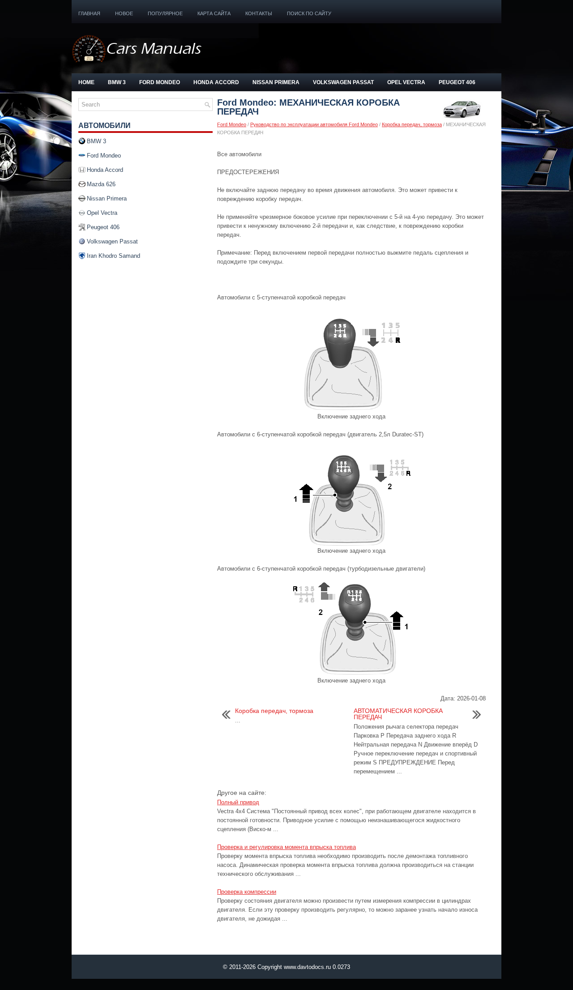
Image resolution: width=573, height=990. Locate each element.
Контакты (258, 13)
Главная (89, 13)
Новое (124, 13)
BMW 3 (117, 82)
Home (86, 82)
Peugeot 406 (457, 82)
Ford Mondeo (159, 82)
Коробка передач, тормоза (412, 124)
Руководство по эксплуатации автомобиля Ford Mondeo (314, 124)
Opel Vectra (406, 82)
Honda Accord (216, 82)
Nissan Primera (275, 82)
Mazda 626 (101, 184)
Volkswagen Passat (343, 82)
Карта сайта (214, 13)
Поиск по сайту (309, 13)
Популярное (165, 13)
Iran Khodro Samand (113, 255)
